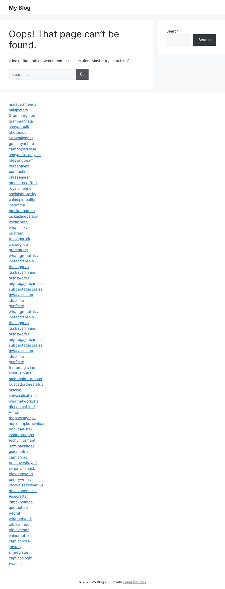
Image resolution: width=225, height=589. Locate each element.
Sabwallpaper (21, 138)
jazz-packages (21, 446)
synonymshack (22, 468)
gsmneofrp (18, 451)
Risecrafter (18, 496)
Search (172, 31)
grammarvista (21, 121)
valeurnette (19, 535)
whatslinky (18, 227)
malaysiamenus (22, 104)
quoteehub (18, 507)
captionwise (19, 541)
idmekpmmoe (21, 502)
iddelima (16, 300)
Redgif (14, 513)
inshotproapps (21, 435)
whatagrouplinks (23, 255)
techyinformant (22, 440)
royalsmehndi (21, 188)
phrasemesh (20, 177)
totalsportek (19, 239)
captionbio (18, 457)
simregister (18, 552)
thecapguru (19, 267)
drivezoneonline (23, 491)
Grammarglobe (22, 115)
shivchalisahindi (23, 395)
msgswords (19, 278)
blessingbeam (21, 160)
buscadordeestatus (26, 384)
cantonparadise (22, 149)
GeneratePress (134, 582)
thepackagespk (22, 418)
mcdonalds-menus (25, 379)
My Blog (20, 7)
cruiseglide (18, 244)
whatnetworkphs (23, 401)
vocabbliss (18, 222)
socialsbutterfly (22, 194)
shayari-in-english (25, 155)
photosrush (19, 132)
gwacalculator (21, 295)
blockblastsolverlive (26, 485)
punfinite (16, 306)
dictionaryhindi (22, 407)
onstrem (16, 233)
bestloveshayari (23, 463)
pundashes (18, 171)
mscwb (15, 390)
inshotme (17, 205)
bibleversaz (19, 530)
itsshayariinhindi (23, 272)
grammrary (18, 250)
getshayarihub (21, 143)
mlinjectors (18, 110)
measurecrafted (23, 183)
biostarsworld (21, 474)
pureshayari (19, 166)
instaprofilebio (21, 261)
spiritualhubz (20, 373)
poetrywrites (20, 479)
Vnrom (14, 412)
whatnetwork (20, 519)
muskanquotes (22, 211)
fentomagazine (22, 367)
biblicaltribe (19, 524)
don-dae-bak (21, 429)
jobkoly (15, 547)
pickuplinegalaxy (23, 216)
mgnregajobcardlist (26, 283)
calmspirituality (22, 199)
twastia (15, 563)
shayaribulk (19, 127)
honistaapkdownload (27, 423)
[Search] (82, 74)
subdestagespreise (26, 289)
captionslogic (20, 558)
